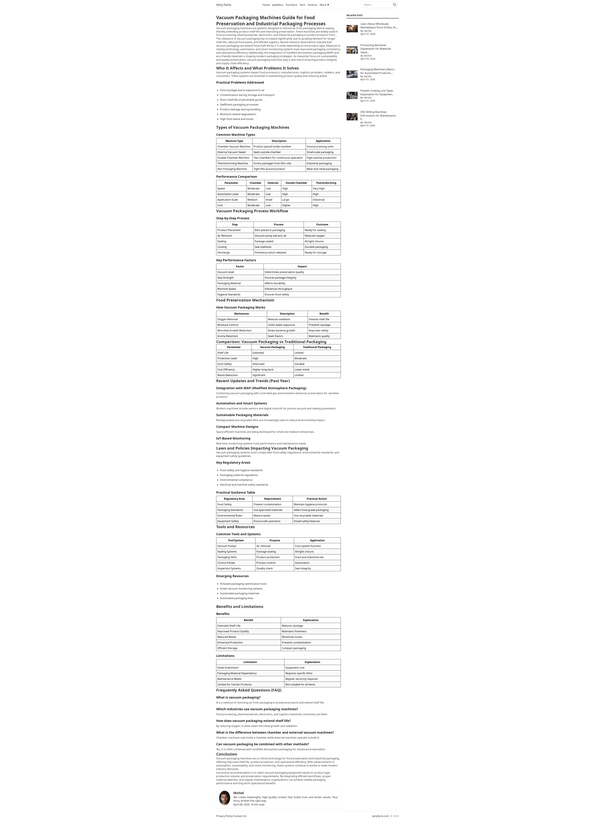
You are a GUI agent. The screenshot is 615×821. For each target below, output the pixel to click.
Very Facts (223, 5)
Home (266, 5)
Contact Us (239, 816)
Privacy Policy (224, 816)
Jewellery (277, 5)
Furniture (291, 5)
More (323, 5)
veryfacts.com (380, 816)
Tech (302, 5)
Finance (312, 5)
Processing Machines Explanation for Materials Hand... (376, 48)
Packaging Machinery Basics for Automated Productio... (377, 71)
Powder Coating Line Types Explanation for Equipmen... (377, 92)
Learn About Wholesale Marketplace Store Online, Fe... (379, 25)
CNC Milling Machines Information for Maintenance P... (378, 115)
